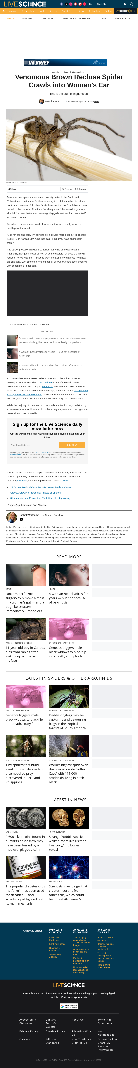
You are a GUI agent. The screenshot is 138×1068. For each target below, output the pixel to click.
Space (81, 11)
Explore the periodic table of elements (81, 960)
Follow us (68, 189)
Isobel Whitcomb (56, 101)
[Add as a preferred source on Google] (69, 1006)
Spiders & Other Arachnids (74, 72)
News (96, 101)
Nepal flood (27, 18)
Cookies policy (55, 1031)
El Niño (103, 18)
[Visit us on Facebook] (61, 4)
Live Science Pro (122, 18)
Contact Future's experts (51, 1023)
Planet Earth (68, 11)
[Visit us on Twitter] (66, 4)
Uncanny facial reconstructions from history (80, 970)
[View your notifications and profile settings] (124, 4)
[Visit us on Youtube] (75, 4)
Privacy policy (28, 1031)
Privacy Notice (15, 455)
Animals (13, 11)
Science (53, 11)
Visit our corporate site (74, 997)
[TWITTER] (22, 519)
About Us (78, 1019)
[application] (47, 293)
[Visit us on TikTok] (84, 4)
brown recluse (44, 382)
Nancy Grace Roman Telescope (76, 18)
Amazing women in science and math (81, 951)
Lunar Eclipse (47, 18)
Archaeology (28, 11)
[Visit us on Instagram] (71, 4)
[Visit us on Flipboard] (80, 4)
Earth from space (57, 944)
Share (13, 189)
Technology (94, 11)
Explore (108, 11)
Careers (24, 1039)
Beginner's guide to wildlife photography (105, 946)
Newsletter (82, 189)
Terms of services (42, 452)
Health (42, 11)
